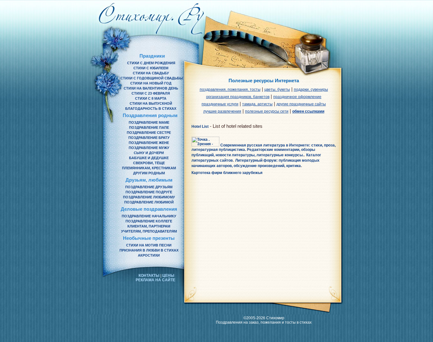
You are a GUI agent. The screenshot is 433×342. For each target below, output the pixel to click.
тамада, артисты (257, 104)
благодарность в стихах (150, 108)
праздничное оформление (297, 97)
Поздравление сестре (149, 132)
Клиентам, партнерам (148, 226)
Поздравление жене (149, 143)
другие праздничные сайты (301, 104)
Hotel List (200, 126)
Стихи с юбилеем (150, 68)
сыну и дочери (149, 153)
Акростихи (149, 255)
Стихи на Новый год (150, 83)
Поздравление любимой (149, 202)
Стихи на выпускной (151, 103)
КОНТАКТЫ (149, 275)
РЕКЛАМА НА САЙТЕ (155, 280)
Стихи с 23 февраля (151, 93)
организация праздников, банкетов (237, 97)
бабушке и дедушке (149, 158)
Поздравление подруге (149, 192)
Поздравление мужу (149, 148)
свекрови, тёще (149, 163)
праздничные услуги (220, 104)
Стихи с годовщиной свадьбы (151, 78)
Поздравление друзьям (148, 187)
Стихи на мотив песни (148, 245)
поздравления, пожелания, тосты (230, 89)
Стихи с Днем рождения (151, 63)
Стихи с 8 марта (150, 98)
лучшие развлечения (222, 111)
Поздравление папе (149, 127)
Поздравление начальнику (149, 216)
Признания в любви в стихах (149, 250)
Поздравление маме (149, 122)
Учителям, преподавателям (149, 231)
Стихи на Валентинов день (151, 88)
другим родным (149, 173)
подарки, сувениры (311, 89)
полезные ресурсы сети (266, 111)
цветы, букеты (277, 89)
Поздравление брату (149, 138)
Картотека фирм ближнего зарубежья (226, 173)
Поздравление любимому (149, 197)
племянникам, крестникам (149, 168)
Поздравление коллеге (149, 221)
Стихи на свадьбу (151, 73)
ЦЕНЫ (168, 275)
